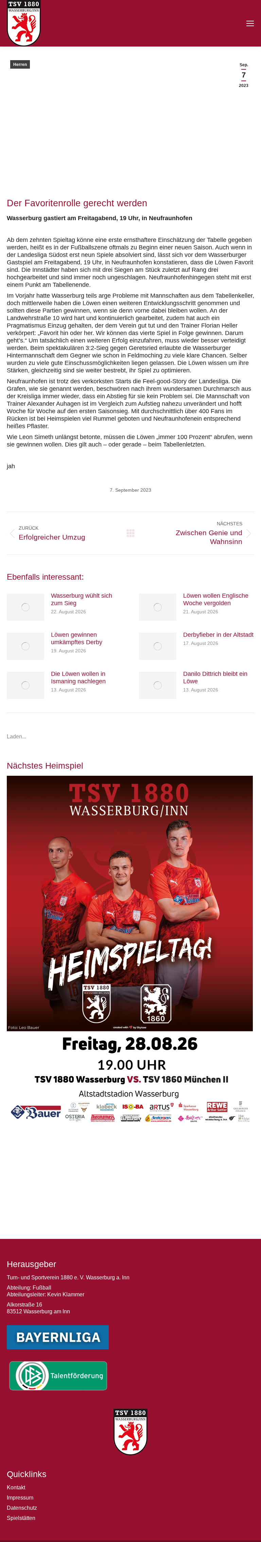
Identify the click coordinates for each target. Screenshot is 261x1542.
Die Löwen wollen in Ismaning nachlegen (78, 677)
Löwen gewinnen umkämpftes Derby (76, 638)
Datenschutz (22, 1508)
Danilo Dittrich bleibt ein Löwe (215, 677)
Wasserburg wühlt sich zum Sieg (81, 599)
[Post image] (25, 607)
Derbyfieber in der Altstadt (218, 634)
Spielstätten (21, 1518)
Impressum (20, 1498)
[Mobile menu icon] (250, 23)
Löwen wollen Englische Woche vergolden (215, 599)
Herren (20, 64)
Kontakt (16, 1487)
